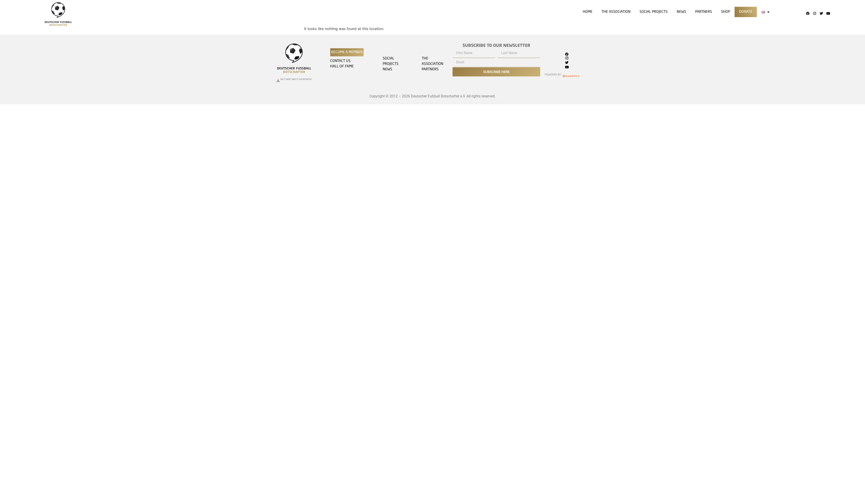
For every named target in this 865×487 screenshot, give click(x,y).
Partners (703, 12)
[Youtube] (828, 13)
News (681, 12)
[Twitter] (821, 13)
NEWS (387, 69)
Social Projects (654, 12)
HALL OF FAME (342, 66)
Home (587, 12)
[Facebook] (807, 13)
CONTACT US (340, 61)
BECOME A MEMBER (347, 52)
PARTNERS (430, 69)
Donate (745, 12)
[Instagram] (814, 13)
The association (616, 12)
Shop (725, 12)
